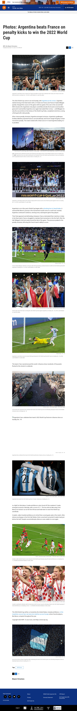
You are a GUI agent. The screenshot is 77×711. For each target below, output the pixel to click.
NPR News (19, 667)
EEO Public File (30, 701)
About (28, 694)
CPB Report (62, 694)
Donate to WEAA (68, 2)
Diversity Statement (48, 697)
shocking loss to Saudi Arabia (52, 208)
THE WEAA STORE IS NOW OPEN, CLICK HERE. (38, 12)
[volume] (8, 7)
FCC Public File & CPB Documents (64, 698)
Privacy (29, 697)
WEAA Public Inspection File (49, 694)
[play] (4, 7)
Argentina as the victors (49, 100)
